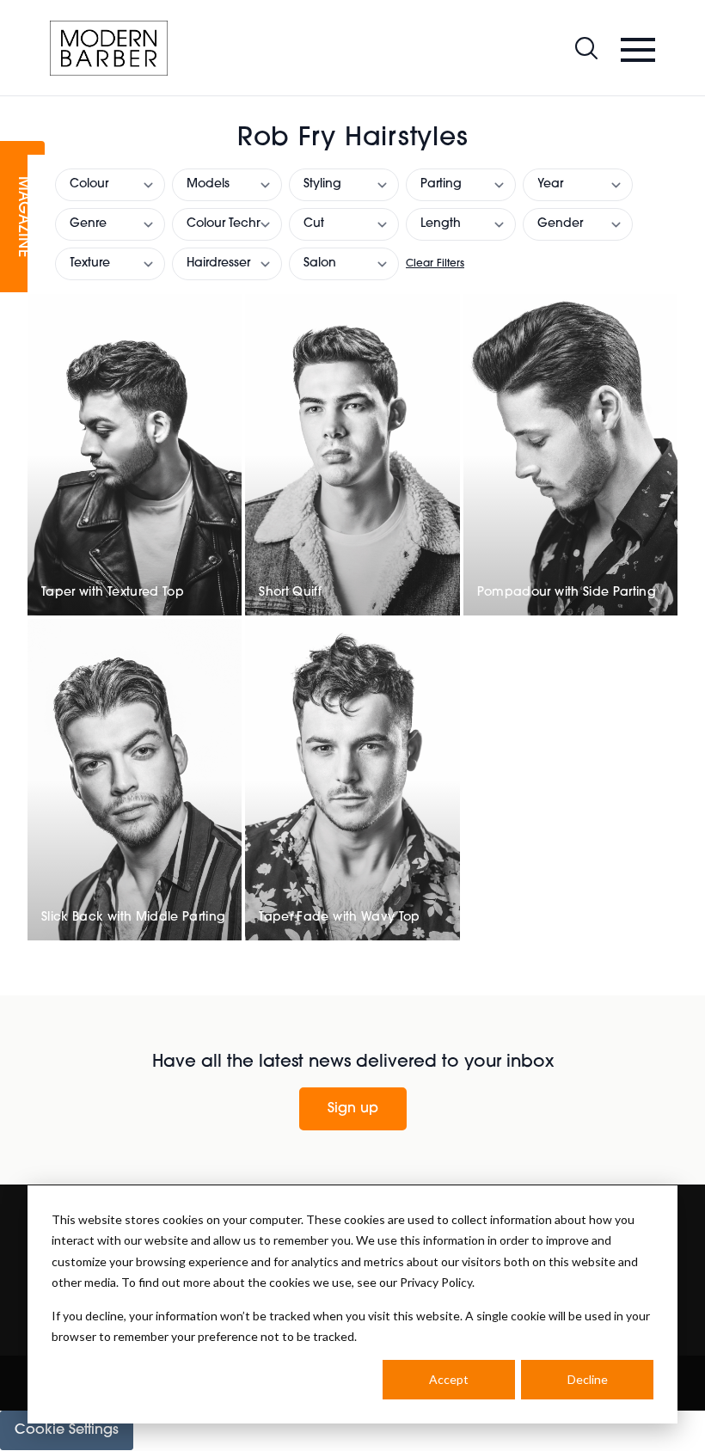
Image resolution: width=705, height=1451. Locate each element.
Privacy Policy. (437, 1282)
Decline (587, 1379)
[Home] (109, 48)
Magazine (22, 217)
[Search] (586, 48)
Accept (449, 1379)
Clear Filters (435, 264)
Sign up (353, 1109)
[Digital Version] (14, 106)
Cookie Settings (67, 1430)
